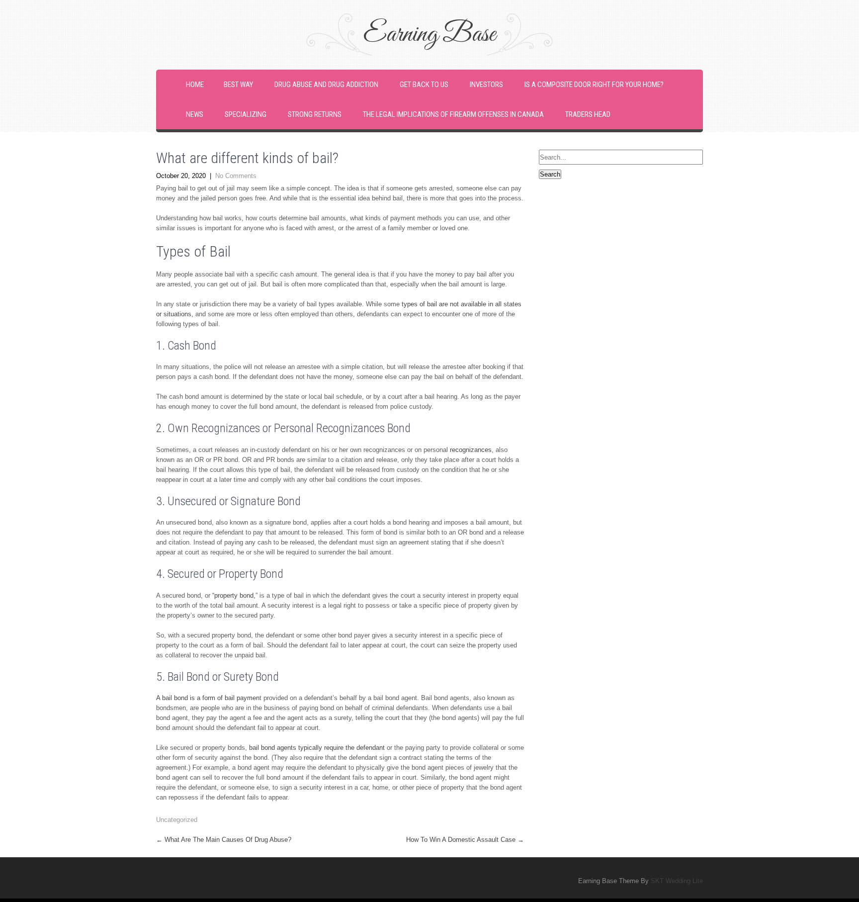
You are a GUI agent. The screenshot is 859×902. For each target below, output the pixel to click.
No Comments (236, 176)
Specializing (245, 114)
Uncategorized (176, 819)
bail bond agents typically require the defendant (317, 747)
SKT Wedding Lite (677, 881)
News (194, 114)
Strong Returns (315, 114)
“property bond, (234, 595)
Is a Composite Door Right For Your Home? (594, 84)
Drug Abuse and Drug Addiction (326, 84)
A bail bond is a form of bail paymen (207, 698)
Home (195, 84)
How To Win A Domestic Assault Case (465, 839)
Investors (486, 84)
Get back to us (424, 84)
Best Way (238, 84)
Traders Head (587, 114)
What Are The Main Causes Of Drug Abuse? (223, 839)
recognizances (471, 449)
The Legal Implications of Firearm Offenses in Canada (453, 114)
